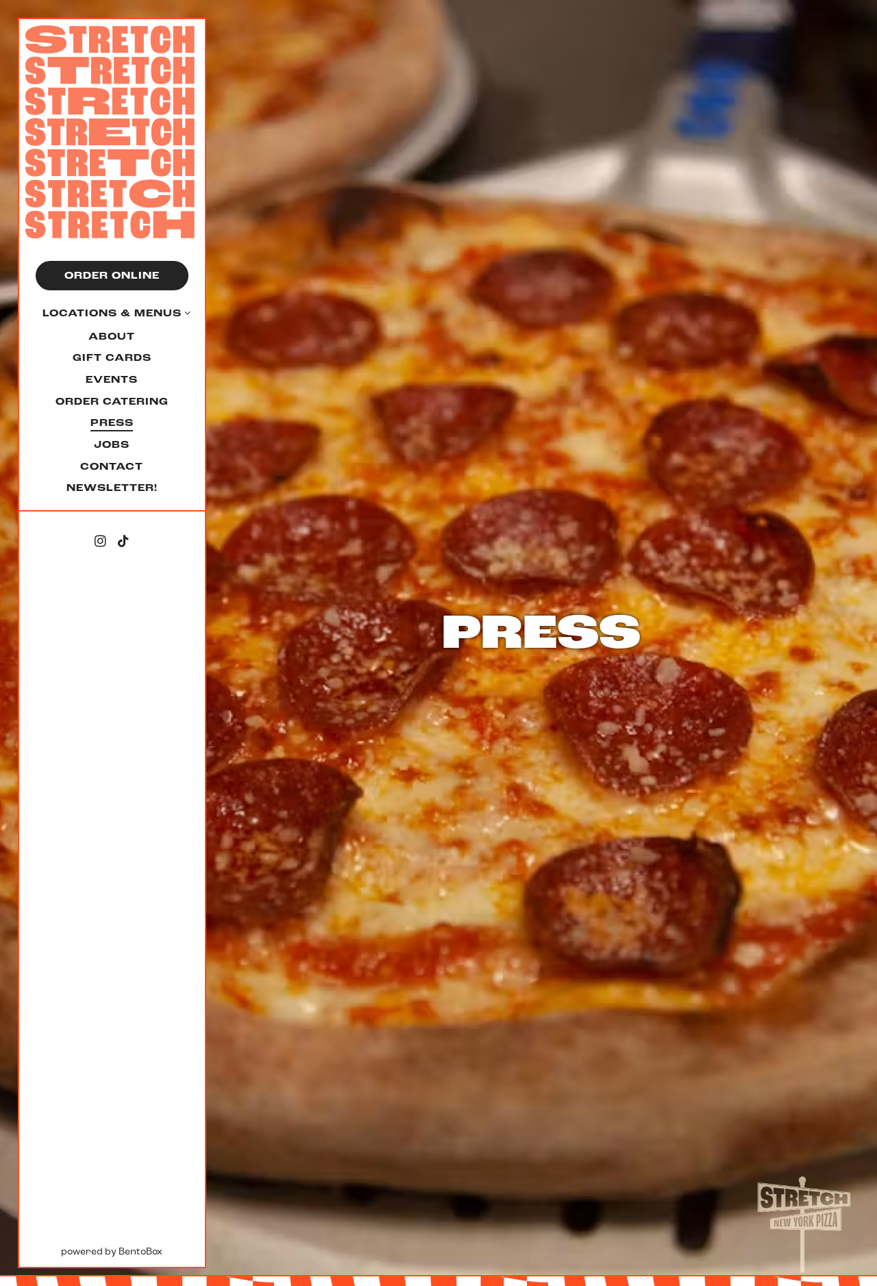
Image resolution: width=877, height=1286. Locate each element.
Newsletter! (114, 487)
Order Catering (112, 401)
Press (112, 422)
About (111, 336)
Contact (111, 466)
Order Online (112, 275)
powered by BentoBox (133, 1251)
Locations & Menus (112, 313)
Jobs (111, 444)
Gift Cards (114, 357)
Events (112, 379)
